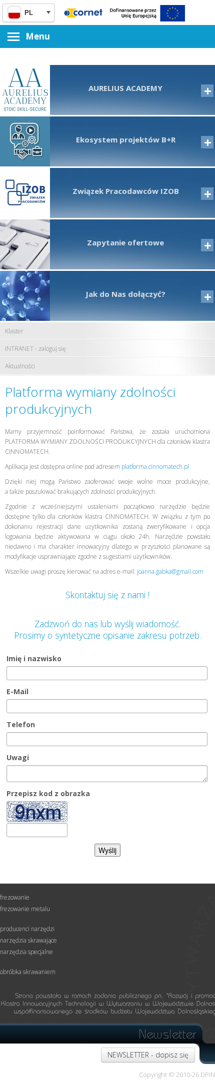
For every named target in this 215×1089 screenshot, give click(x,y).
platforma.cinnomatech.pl (155, 466)
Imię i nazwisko (34, 658)
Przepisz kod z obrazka (48, 793)
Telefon (20, 724)
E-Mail (17, 691)
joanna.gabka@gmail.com (170, 571)
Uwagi (17, 757)
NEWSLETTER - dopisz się (148, 1055)
